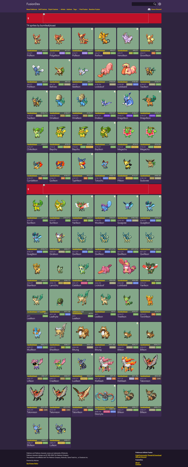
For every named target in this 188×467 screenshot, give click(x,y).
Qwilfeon (76, 254)
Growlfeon (145, 55)
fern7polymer (110, 407)
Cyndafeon (32, 180)
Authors (69, 9)
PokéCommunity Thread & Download (148, 455)
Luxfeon (76, 381)
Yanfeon (76, 222)
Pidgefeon (55, 55)
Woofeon (99, 222)
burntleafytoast (32, 50)
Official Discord (140, 457)
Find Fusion (83, 9)
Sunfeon (31, 222)
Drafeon (99, 118)
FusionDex (33, 4)
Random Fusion (94, 9)
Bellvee (53, 86)
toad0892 (43, 312)
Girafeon (54, 254)
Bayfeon (99, 149)
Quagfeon (145, 222)
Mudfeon (31, 349)
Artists (63, 9)
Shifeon (31, 445)
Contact (138, 464)
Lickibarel (122, 86)
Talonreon (145, 381)
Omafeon (54, 118)
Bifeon (121, 349)
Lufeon (53, 445)
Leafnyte (54, 316)
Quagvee (122, 222)
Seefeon (76, 86)
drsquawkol (101, 409)
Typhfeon (77, 180)
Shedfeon (54, 349)
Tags (75, 9)
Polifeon (31, 86)
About (137, 463)
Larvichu (54, 285)
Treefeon (122, 316)
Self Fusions (42, 9)
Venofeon (122, 55)
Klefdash (99, 381)
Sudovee (144, 180)
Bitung (75, 349)
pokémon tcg (77, 312)
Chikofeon (32, 149)
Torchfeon (145, 316)
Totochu (99, 180)
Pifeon (121, 180)
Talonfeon (77, 412)
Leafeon (31, 318)
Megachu (122, 149)
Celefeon (76, 285)
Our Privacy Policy (32, 463)
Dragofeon (123, 118)
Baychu (53, 149)
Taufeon (144, 86)
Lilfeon (30, 381)
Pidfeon (31, 55)
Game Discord (156, 9)
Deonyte (99, 414)
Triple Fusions (53, 9)
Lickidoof (99, 86)
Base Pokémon (32, 9)
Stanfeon (31, 285)
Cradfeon (54, 381)
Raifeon (98, 55)
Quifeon (54, 180)
